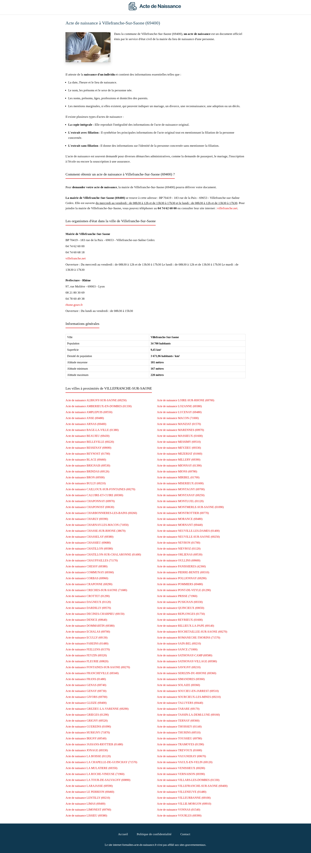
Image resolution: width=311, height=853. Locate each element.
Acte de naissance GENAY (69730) (86, 690)
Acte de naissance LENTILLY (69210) (88, 797)
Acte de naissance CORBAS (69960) (87, 578)
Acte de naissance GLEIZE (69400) (86, 702)
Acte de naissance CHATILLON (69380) (89, 548)
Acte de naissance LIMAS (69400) (85, 803)
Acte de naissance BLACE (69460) (86, 459)
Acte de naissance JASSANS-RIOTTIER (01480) (94, 744)
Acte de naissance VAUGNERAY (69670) (181, 756)
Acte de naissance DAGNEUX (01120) (88, 601)
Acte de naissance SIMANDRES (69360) (181, 679)
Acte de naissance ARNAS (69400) (86, 424)
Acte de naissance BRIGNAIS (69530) (88, 465)
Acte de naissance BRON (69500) (85, 477)
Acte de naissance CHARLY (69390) (87, 518)
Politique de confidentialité (154, 834)
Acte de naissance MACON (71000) (178, 418)
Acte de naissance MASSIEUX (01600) (180, 435)
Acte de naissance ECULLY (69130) (86, 637)
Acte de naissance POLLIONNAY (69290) (181, 578)
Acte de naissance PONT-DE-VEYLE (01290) (184, 590)
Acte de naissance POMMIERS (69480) (180, 584)
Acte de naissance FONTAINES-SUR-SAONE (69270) (98, 667)
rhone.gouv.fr (74, 305)
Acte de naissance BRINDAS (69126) (87, 471)
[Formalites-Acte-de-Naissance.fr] (155, 9)
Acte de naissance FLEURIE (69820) (87, 661)
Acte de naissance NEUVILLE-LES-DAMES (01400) (188, 530)
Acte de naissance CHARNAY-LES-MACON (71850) (97, 524)
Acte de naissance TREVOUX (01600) (179, 750)
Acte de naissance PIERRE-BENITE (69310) (183, 572)
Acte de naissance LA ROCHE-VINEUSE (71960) (95, 774)
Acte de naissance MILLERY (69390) (178, 459)
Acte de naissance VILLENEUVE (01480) (181, 791)
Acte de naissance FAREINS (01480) (87, 643)
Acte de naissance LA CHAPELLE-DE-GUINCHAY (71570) (101, 762)
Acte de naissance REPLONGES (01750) (181, 613)
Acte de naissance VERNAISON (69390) (181, 774)
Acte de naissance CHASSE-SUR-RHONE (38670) (95, 530)
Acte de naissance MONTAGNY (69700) (181, 489)
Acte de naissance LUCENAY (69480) (179, 412)
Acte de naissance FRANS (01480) (86, 679)
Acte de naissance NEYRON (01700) (178, 542)
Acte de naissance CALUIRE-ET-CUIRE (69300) (94, 495)
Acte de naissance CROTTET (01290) (88, 596)
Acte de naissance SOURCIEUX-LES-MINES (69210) (189, 696)
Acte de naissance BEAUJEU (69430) (87, 435)
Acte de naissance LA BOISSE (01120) (88, 756)
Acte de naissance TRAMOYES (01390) (180, 744)
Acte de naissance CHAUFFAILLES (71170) (92, 560)
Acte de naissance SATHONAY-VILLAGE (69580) (187, 661)
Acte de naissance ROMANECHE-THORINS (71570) (188, 637)
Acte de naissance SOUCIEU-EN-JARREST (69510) (188, 690)
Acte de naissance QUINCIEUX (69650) (180, 607)
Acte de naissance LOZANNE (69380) (179, 406)
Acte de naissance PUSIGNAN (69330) (180, 601)
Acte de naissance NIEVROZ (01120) (178, 548)
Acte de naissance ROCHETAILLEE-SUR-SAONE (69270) (192, 631)
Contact (185, 834)
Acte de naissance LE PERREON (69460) (90, 791)
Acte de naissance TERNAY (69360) (178, 720)
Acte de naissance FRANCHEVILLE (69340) (92, 673)
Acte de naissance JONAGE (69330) (87, 750)
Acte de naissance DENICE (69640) (86, 619)
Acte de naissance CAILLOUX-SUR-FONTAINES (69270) (100, 489)
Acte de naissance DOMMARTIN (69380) (90, 625)
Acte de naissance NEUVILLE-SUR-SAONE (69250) (188, 536)
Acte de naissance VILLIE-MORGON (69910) (184, 803)
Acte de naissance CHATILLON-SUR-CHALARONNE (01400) (103, 554)
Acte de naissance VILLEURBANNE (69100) (184, 797)
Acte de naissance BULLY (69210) (86, 483)
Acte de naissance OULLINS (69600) (178, 560)
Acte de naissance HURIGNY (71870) (88, 732)
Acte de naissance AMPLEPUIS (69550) (89, 412)
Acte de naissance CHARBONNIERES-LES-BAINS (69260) (101, 512)
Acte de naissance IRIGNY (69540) (86, 738)
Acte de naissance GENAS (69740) (86, 685)
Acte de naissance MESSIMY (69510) (179, 441)
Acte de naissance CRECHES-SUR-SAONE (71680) (96, 590)
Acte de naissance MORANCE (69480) (179, 518)
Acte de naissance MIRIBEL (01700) (178, 477)
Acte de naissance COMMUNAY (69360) (90, 572)
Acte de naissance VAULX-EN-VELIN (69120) (184, 762)
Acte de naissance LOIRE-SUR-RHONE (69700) (185, 400)
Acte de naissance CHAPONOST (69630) (90, 507)
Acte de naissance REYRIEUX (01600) (180, 619)
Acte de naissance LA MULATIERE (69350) (91, 768)
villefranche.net (227, 208)
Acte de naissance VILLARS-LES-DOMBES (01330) (188, 779)
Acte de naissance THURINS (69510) (178, 732)
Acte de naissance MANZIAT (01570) (179, 424)
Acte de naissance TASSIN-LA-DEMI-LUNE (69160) (188, 714)
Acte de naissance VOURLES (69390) (179, 815)
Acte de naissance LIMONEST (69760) (88, 809)
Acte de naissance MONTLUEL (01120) (180, 501)
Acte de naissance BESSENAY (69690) (88, 447)
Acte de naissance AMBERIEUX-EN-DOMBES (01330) (99, 406)
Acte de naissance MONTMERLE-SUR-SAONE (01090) (190, 507)
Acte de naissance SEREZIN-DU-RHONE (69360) (186, 673)
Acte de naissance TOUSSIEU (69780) (179, 738)
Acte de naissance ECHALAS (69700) (88, 631)
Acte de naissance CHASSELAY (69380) (89, 536)
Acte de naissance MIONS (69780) (177, 471)
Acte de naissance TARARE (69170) (178, 708)
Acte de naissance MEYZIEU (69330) (179, 447)
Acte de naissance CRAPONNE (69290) (89, 584)
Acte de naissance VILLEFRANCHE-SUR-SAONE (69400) (192, 785)
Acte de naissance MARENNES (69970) (180, 429)
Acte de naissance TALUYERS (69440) (180, 702)
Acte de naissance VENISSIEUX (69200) (181, 768)
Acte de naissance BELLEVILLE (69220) (90, 441)
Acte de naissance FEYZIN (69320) (86, 655)
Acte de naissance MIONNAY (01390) (179, 465)
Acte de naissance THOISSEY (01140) (179, 726)
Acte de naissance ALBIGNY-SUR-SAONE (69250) (96, 400)
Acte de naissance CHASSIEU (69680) (88, 542)
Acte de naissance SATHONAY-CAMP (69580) (184, 655)
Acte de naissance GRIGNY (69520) (87, 720)
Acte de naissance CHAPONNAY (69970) (90, 501)
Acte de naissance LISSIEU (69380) (86, 815)
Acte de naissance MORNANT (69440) (180, 524)
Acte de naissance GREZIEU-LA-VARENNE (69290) (97, 708)
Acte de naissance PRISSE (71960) (177, 596)
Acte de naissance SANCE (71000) (177, 649)
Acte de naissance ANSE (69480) (85, 418)
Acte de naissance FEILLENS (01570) (88, 649)
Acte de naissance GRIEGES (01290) (87, 714)
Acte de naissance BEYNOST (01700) (88, 453)
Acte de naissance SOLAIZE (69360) (178, 685)
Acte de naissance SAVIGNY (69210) (178, 667)
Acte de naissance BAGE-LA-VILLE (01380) (92, 429)
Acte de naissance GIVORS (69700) (86, 696)
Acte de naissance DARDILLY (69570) (88, 607)
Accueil (123, 834)
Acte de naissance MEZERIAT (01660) (179, 453)
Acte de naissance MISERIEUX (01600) (180, 483)
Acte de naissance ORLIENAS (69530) (179, 554)
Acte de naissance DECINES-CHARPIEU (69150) (95, 613)
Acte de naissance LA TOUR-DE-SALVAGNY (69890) (98, 779)
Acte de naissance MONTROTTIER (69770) (183, 512)
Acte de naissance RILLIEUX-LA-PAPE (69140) (185, 625)
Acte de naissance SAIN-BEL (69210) (179, 643)
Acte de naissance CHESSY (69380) (86, 566)
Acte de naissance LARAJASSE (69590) (89, 785)
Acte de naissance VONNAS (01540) (178, 809)
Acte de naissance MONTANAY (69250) (180, 495)
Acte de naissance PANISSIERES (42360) (181, 566)
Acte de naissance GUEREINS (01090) (88, 726)
